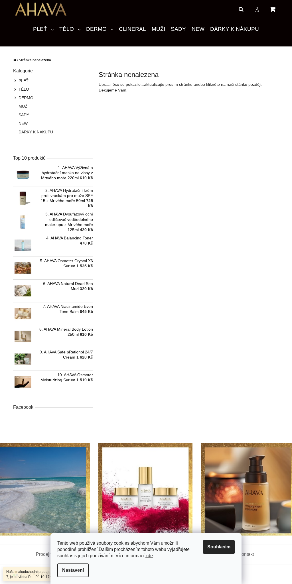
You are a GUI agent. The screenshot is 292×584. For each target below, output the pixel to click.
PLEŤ (22, 80)
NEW (21, 123)
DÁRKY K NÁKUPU (34, 132)
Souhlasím (216, 546)
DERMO (24, 97)
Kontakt (244, 554)
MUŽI (22, 106)
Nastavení (71, 570)
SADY (22, 115)
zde (147, 555)
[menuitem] (41, 29)
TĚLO (22, 89)
